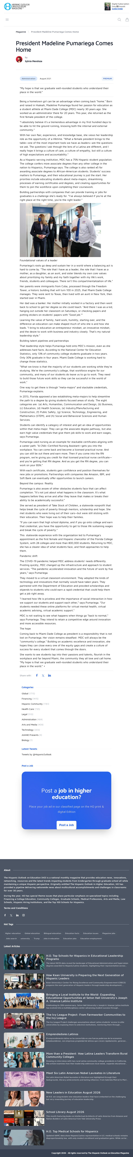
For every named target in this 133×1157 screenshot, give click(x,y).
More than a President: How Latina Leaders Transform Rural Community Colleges (86, 1055)
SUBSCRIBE (117, 9)
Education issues (90, 933)
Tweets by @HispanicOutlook (36, 754)
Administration (28, 78)
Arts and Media (32, 724)
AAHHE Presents (32, 735)
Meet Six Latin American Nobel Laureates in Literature (83, 1073)
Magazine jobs (108, 933)
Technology (31, 729)
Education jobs (70, 938)
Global (28, 693)
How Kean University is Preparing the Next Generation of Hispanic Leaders (85, 976)
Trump (37, 938)
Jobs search (11, 938)
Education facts (72, 933)
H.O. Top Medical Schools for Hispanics (72, 1131)
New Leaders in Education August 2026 (73, 1092)
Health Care (31, 709)
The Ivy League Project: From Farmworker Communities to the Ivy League (85, 1016)
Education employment (91, 938)
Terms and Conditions (16, 908)
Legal (27, 714)
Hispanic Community (35, 703)
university (25, 938)
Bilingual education (52, 933)
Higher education (13, 933)
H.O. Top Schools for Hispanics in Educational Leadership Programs (84, 957)
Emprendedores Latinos (62, 1034)
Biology (27, 740)
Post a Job (66, 825)
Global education (32, 933)
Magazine (21, 31)
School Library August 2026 (65, 1112)
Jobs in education (51, 938)
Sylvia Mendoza (33, 61)
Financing (30, 698)
